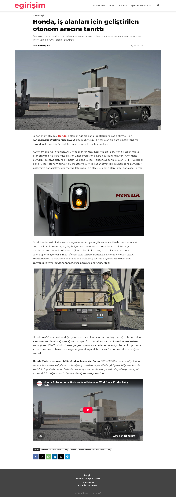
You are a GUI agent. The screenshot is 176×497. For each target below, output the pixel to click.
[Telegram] (67, 456)
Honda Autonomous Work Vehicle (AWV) (95, 450)
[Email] (61, 456)
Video (112, 5)
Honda (73, 450)
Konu (122, 5)
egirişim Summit (139, 5)
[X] (42, 456)
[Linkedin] (54, 456)
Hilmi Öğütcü (44, 45)
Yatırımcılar (99, 5)
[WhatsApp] (48, 456)
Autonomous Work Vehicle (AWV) (54, 450)
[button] (158, 5)
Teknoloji (38, 15)
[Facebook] (35, 456)
